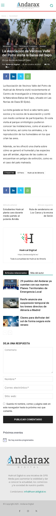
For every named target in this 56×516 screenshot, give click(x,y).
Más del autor (37, 273)
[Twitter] (20, 76)
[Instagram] (28, 511)
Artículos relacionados (16, 273)
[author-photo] (28, 245)
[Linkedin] (13, 76)
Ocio (15, 46)
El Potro (21, 173)
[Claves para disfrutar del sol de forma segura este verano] (11, 321)
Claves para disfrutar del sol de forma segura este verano (35, 321)
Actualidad (7, 46)
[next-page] (10, 333)
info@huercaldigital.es (35, 491)
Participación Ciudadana (28, 46)
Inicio (4, 16)
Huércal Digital (13, 64)
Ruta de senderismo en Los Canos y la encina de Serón (41, 212)
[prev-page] (5, 333)
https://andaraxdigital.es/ (28, 254)
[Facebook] (6, 76)
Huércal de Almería (36, 173)
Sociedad (13, 16)
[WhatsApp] (28, 76)
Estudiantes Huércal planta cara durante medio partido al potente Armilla (13, 214)
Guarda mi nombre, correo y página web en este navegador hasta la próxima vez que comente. (27, 407)
